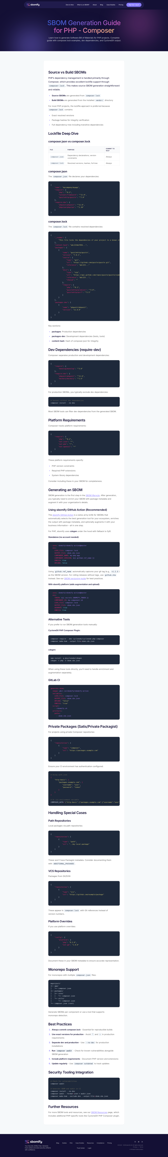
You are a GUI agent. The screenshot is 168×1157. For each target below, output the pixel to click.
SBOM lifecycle (93, 495)
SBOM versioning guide (75, 578)
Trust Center (81, 1148)
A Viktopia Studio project (136, 1149)
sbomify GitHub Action (62, 515)
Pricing (121, 5)
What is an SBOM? (83, 5)
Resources (90, 1143)
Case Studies (111, 5)
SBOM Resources (99, 1112)
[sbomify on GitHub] (135, 1142)
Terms (141, 1147)
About (95, 5)
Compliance (100, 1143)
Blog (101, 5)
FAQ (71, 1143)
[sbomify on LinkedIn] (139, 1142)
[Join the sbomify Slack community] (142, 1142)
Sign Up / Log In (134, 5)
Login (89, 1148)
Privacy (135, 1147)
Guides (64, 1143)
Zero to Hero (70, 5)
